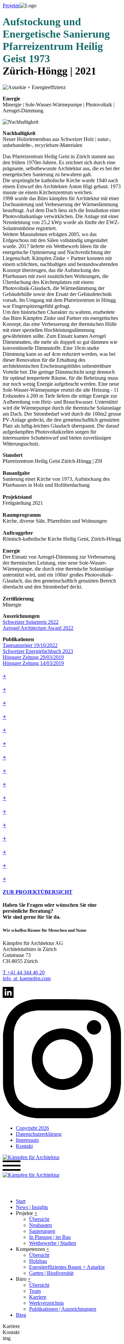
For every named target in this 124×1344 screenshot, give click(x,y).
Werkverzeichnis (46, 1303)
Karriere (37, 1297)
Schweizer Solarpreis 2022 (31, 622)
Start (20, 1201)
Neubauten (40, 1225)
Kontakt (24, 1146)
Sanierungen (42, 1231)
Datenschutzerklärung (39, 1134)
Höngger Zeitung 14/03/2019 (33, 663)
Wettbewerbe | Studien (52, 1243)
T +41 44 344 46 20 (24, 972)
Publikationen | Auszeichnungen (62, 1309)
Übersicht (39, 1219)
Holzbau (38, 1261)
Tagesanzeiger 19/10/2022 (30, 645)
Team (35, 1291)
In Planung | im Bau (50, 1237)
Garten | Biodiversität (51, 1273)
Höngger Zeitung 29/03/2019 (33, 657)
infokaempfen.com (27, 978)
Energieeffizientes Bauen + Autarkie (67, 1267)
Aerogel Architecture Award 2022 (38, 628)
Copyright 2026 (32, 1128)
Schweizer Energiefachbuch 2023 (38, 651)
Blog (21, 1315)
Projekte (11, 5)
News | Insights (32, 1207)
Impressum (27, 1140)
